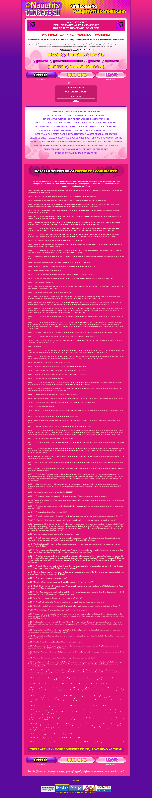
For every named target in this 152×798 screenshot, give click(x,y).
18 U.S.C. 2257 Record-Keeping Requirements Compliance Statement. (66, 43)
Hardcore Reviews (62, 792)
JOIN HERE (76, 96)
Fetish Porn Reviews (90, 792)
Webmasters (75, 780)
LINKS (76, 101)
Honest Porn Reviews (76, 792)
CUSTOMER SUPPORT (76, 92)
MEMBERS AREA (76, 87)
